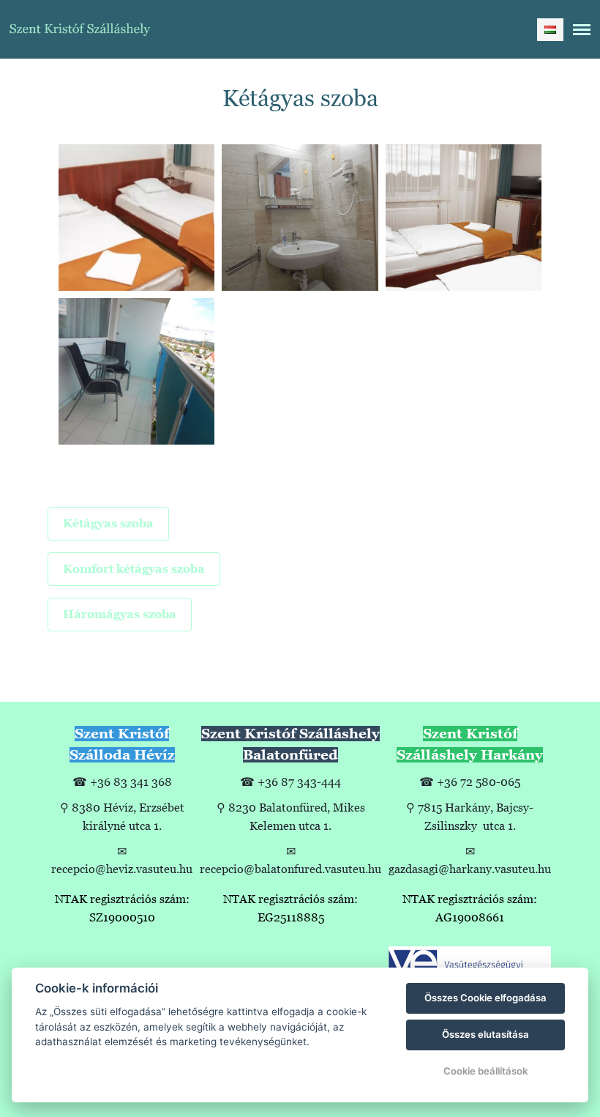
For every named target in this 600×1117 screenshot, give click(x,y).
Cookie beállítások (485, 1071)
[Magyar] (550, 29)
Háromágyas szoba (119, 614)
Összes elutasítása (485, 1034)
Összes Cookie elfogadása (485, 997)
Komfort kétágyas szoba (134, 569)
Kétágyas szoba (108, 523)
